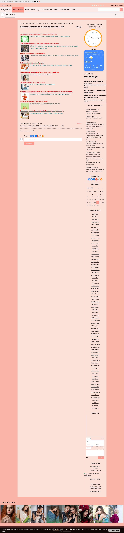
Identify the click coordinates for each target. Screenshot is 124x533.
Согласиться (114, 530)
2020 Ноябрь (95, 294)
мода (56, 125)
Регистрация (114, 5)
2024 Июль (95, 379)
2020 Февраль (95, 270)
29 (92, 205)
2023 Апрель (95, 355)
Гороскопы (89, 122)
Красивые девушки (92, 152)
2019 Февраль (95, 238)
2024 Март (95, 368)
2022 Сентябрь (95, 344)
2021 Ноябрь (95, 326)
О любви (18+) (90, 141)
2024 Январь (95, 363)
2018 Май (95, 214)
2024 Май (95, 373)
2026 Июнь (95, 403)
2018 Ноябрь (95, 230)
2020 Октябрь (95, 291)
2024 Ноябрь (95, 389)
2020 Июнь (95, 280)
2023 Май (95, 357)
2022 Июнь (95, 339)
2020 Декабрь (95, 296)
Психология (90, 131)
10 (97, 197)
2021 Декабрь (95, 328)
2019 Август (95, 254)
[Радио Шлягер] (59, 15)
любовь (52, 125)
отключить (26, 1)
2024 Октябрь (95, 387)
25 (100, 202)
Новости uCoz (95, 484)
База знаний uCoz (95, 491)
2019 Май (95, 246)
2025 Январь (95, 395)
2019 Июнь (95, 248)
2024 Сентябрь (95, 384)
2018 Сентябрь (95, 224)
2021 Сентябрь (95, 320)
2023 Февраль (95, 352)
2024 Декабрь (95, 392)
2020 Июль (95, 283)
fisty (41, 123)
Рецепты (88, 116)
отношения (30, 125)
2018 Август (95, 222)
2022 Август (95, 341)
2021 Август (95, 318)
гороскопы (38, 125)
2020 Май (95, 278)
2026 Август (95, 408)
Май (31, 23)
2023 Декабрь (95, 360)
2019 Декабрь (95, 264)
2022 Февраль (95, 334)
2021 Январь (95, 299)
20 (87, 202)
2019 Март (95, 240)
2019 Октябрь (95, 259)
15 (92, 199)
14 (90, 199)
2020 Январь (95, 267)
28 (90, 205)
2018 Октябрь (95, 227)
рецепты (23, 125)
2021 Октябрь (95, 323)
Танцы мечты (6, 5)
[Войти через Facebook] (36, 136)
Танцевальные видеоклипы (94, 159)
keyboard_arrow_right (123, 514)
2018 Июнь (95, 216)
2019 (27, 23)
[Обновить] (101, 439)
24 (34, 23)
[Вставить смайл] (103, 439)
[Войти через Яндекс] (38, 136)
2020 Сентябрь (95, 288)
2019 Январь (95, 235)
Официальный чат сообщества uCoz (95, 487)
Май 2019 (90, 188)
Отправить (29, 143)
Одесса (93, 49)
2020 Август (95, 286)
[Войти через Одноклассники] (43, 136)
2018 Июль (95, 219)
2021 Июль (95, 315)
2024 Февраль (95, 365)
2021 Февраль (95, 302)
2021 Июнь (95, 312)
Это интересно (26, 123)
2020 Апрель (95, 275)
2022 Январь (95, 331)
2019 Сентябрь (95, 256)
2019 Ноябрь (95, 262)
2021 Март (95, 304)
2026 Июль (95, 405)
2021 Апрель (95, 307)
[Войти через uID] (31, 136)
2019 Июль (95, 251)
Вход (121, 5)
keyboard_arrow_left (0, 514)
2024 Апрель (95, 371)
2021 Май (95, 310)
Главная (22, 23)
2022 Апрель (95, 336)
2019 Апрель (95, 243)
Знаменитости (90, 167)
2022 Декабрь (95, 347)
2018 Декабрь (95, 232)
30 (95, 205)
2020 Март (95, 272)
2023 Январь (95, 349)
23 (95, 202)
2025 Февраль (95, 397)
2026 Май (95, 400)
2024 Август (95, 381)
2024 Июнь (95, 376)
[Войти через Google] (41, 136)
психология (45, 125)
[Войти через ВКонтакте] (33, 136)
